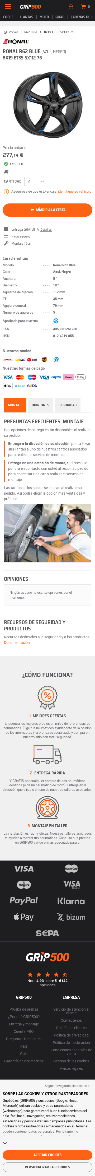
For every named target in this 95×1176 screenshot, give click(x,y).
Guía (24, 1053)
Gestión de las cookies (71, 1060)
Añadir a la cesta (50, 210)
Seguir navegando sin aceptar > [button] (67, 1086)
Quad (59, 17)
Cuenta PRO (24, 1031)
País (23, 1046)
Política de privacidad (71, 1035)
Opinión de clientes (71, 1027)
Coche (8, 17)
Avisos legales (71, 1068)
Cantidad (13, 181)
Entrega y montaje (24, 1023)
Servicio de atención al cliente (71, 1011)
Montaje (15, 405)
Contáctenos (71, 1020)
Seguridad (68, 405)
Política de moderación (71, 1042)
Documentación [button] (17, 642)
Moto (44, 17)
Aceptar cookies (48, 1155)
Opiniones (40, 405)
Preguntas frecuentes (23, 1038)
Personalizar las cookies (47, 1167)
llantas (26, 17)
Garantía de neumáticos (24, 1060)
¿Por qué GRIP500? (24, 1016)
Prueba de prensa (24, 1009)
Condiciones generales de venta (71, 1051)
